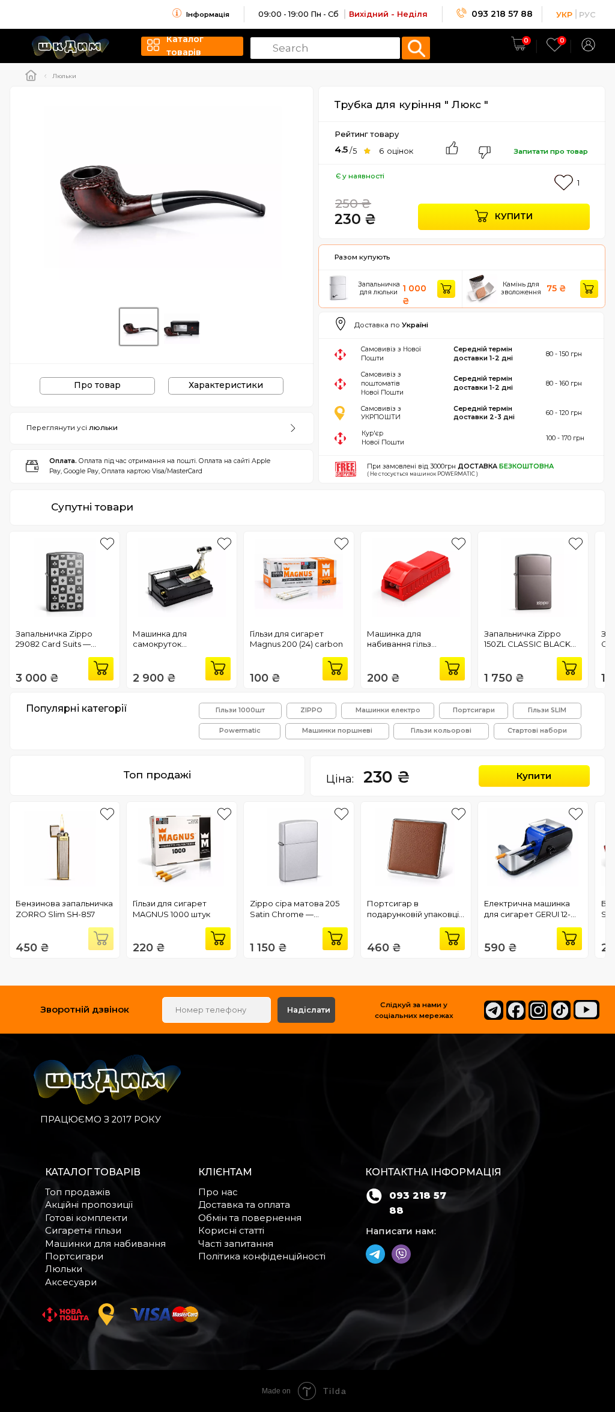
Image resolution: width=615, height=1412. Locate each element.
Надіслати (308, 1009)
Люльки (64, 76)
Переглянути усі (72, 427)
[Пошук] (416, 48)
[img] (588, 45)
